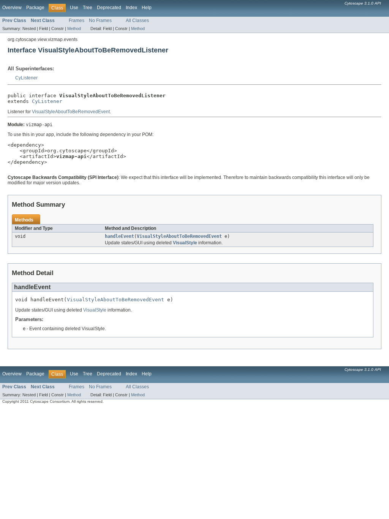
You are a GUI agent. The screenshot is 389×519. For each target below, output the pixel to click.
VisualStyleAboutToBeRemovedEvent (71, 111)
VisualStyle (185, 242)
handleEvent (119, 236)
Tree (87, 7)
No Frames (100, 20)
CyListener (26, 78)
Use (74, 7)
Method (74, 28)
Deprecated (109, 7)
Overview (12, 7)
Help (147, 7)
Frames (76, 20)
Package (35, 7)
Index (131, 7)
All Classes (137, 20)
